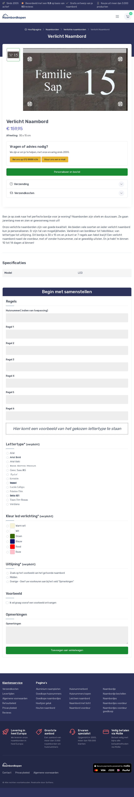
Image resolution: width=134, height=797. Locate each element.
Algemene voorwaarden (14, 698)
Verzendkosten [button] (24, 193)
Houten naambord (45, 708)
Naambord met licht (80, 703)
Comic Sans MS (18, 470)
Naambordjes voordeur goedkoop (115, 710)
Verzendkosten (10, 689)
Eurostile (14, 478)
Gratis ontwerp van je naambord (79, 5)
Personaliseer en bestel (67, 171)
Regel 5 (10, 392)
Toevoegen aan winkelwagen (67, 650)
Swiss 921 (14, 495)
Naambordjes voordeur (115, 703)
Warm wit (21, 525)
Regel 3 (10, 359)
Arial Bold (15, 457)
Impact (13, 482)
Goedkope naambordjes (48, 698)
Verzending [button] (21, 184)
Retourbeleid (9, 703)
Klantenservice (12, 682)
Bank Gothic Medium (23, 466)
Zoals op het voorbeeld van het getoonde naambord (37, 573)
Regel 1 (10, 327)
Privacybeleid (9, 708)
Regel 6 (10, 408)
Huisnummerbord (78, 689)
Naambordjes (110, 698)
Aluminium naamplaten (48, 689)
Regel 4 (10, 376)
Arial (12, 453)
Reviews (6, 712)
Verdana (14, 504)
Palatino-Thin (16, 491)
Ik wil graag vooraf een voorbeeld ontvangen (33, 602)
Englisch (13, 474)
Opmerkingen (13, 623)
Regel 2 (10, 343)
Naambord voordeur (79, 708)
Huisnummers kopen (80, 693)
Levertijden (8, 693)
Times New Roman (19, 499)
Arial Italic (15, 461)
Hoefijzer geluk (43, 703)
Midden (13, 577)
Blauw (19, 541)
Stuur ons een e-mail (54, 159)
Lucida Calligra (17, 487)
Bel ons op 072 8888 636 (25, 159)
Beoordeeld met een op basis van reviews (43, 5)
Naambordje (109, 689)
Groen (19, 536)
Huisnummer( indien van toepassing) (27, 310)
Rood (18, 546)
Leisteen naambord (79, 698)
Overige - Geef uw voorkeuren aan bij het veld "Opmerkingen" (42, 581)
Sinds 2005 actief (10, 5)
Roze (18, 552)
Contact (6, 772)
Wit (17, 531)
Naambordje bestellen (114, 693)
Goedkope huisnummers (48, 693)
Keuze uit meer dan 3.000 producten (112, 5)
